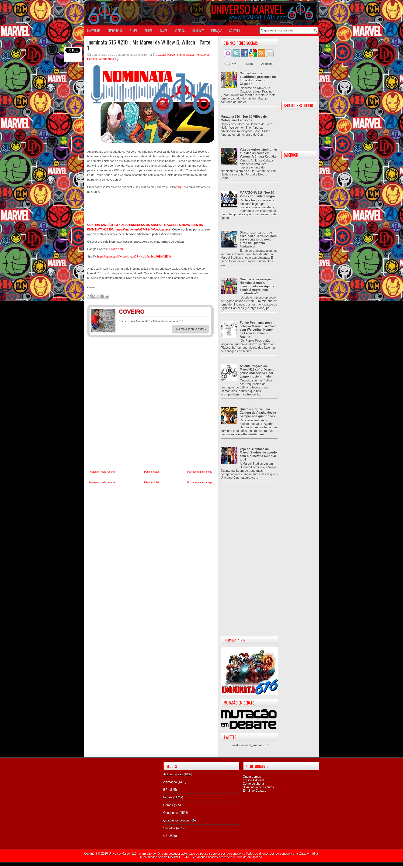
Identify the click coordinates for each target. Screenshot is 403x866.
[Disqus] (150, 404)
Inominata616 (186, 54)
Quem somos (252, 776)
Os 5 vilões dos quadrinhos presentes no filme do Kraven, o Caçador (258, 79)
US (165, 836)
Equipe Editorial (253, 780)
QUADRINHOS (115, 30)
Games (168, 805)
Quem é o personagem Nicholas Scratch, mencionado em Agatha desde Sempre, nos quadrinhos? (257, 286)
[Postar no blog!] (93, 296)
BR (165, 789)
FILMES (134, 30)
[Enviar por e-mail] (89, 296)
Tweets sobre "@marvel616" (249, 745)
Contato (234, 30)
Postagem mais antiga (199, 471)
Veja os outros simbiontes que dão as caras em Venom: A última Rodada (259, 153)
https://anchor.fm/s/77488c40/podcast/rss (142, 229)
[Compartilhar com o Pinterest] (107, 296)
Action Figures (173, 774)
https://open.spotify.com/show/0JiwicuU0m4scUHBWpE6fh (134, 256)
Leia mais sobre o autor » (190, 329)
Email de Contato (254, 790)
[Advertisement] (249, 563)
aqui (180, 187)
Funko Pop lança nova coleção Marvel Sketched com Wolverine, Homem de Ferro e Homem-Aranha (258, 329)
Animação (170, 782)
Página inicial (151, 471)
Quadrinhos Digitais (176, 820)
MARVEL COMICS (181, 857)
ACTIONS (179, 30)
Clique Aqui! (116, 249)
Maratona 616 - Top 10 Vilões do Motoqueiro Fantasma (244, 118)
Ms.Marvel (202, 54)
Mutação (216, 30)
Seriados (169, 828)
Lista (249, 63)
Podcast (92, 59)
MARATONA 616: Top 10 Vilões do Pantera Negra (257, 194)
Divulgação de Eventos (258, 787)
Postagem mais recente (102, 471)
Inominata (198, 30)
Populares (231, 63)
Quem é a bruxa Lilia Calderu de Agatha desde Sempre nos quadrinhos (258, 412)
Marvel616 (94, 30)
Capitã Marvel (167, 54)
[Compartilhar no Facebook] (102, 296)
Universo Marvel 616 (122, 853)
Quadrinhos (106, 59)
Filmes (167, 797)
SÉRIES (149, 30)
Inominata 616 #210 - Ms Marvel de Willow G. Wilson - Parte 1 (148, 44)
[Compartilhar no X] (98, 296)
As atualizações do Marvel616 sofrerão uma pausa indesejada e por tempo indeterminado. (257, 371)
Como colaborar (253, 783)
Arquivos (267, 63)
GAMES (163, 30)
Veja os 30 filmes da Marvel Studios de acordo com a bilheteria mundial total (258, 454)
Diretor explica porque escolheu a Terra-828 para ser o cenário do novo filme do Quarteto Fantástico (258, 239)
